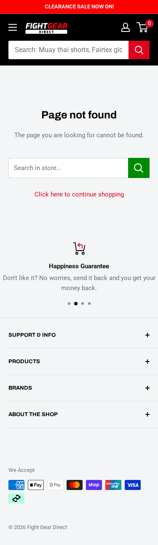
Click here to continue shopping (79, 194)
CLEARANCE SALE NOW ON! (79, 6)
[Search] (139, 50)
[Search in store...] (139, 168)
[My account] (125, 27)
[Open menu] (12, 27)
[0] (142, 27)
